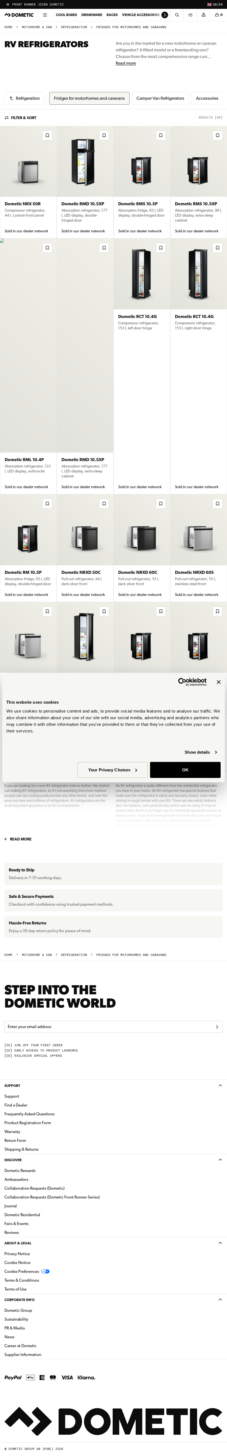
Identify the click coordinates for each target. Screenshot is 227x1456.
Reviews (11, 1232)
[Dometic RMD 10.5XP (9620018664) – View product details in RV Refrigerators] (85, 366)
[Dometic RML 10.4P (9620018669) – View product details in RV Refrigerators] (28, 366)
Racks (112, 15)
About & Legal (17, 1243)
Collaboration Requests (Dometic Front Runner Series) (52, 1197)
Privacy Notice (17, 1253)
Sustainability (16, 1319)
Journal (10, 1205)
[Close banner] (219, 682)
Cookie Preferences (21, 1271)
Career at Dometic (37, 1345)
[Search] (177, 15)
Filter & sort (23, 117)
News (26, 1336)
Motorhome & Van (37, 27)
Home (8, 27)
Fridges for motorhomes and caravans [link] (131, 27)
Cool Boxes (66, 15)
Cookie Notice (17, 1262)
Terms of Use (15, 1289)
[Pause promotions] (7, 4)
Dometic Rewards (19, 1170)
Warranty (12, 1131)
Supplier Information (22, 1354)
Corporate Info (19, 1300)
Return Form (15, 1140)
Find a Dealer (15, 1105)
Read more (126, 63)
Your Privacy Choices (109, 769)
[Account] (203, 15)
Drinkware (91, 15)
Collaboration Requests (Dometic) (34, 1188)
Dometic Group (35, 1310)
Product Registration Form (27, 1122)
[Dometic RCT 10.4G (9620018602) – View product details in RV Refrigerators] (198, 366)
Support (12, 1086)
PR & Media (32, 1328)
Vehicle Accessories (140, 15)
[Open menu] (44, 15)
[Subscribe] (217, 1027)
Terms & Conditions (21, 1280)
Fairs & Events (16, 1223)
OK (185, 769)
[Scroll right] (164, 15)
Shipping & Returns (21, 1149)
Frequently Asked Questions (29, 1113)
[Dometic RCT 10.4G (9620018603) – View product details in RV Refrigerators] (142, 366)
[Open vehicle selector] (190, 15)
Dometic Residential (39, 1214)
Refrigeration (74, 27)
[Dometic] (19, 15)
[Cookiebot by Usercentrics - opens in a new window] (182, 682)
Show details (197, 752)
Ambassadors (16, 1179)
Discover (13, 1160)
